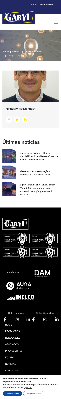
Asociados (12, 344)
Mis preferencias (34, 393)
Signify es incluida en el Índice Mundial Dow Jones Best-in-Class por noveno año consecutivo (39, 156)
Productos (12, 331)
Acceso (42, 4)
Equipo (9, 357)
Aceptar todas (12, 393)
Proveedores (13, 351)
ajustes (28, 387)
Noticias (10, 364)
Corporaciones (33, 51)
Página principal (10, 51)
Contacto (11, 370)
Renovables (12, 337)
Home (8, 324)
